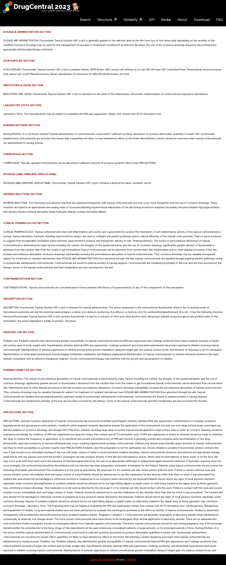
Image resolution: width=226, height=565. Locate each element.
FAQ (219, 20)
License (131, 559)
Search (85, 20)
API (152, 20)
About (182, 20)
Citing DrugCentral (103, 559)
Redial (166, 20)
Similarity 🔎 (133, 20)
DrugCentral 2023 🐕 (47, 6)
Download (202, 20)
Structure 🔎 (107, 20)
